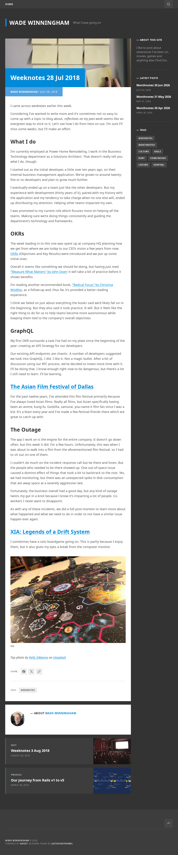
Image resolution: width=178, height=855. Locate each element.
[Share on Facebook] (24, 671)
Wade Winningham (39, 22)
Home (9, 4)
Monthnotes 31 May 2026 (153, 97)
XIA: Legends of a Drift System (50, 531)
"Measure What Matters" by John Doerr (39, 272)
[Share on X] (31, 671)
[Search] (168, 4)
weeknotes (28, 690)
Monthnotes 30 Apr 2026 (153, 108)
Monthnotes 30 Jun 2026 (153, 85)
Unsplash (59, 657)
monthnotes (147, 144)
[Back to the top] (168, 823)
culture (144, 151)
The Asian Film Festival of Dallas (52, 386)
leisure (143, 164)
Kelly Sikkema (38, 657)
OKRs (14, 254)
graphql (158, 164)
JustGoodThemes (61, 843)
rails (157, 151)
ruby (141, 158)
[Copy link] (39, 671)
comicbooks (158, 158)
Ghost (24, 843)
